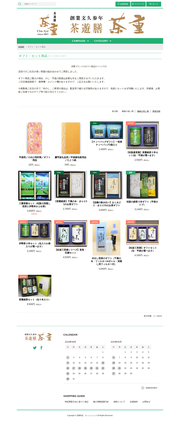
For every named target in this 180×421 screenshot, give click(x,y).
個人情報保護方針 (101, 402)
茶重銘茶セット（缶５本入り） (34, 299)
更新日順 (156, 111)
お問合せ (146, 402)
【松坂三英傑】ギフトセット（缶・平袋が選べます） (142, 249)
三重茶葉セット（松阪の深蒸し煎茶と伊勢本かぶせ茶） (34, 205)
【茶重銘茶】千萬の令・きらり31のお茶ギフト (70, 202)
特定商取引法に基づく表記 (76, 402)
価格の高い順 (143, 111)
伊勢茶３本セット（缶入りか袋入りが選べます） (34, 245)
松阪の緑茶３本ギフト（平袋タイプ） (142, 203)
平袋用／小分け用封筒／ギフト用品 (34, 158)
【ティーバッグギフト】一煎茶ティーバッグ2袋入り (106, 143)
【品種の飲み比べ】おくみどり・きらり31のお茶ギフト (106, 204)
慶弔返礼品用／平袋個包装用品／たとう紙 (70, 158)
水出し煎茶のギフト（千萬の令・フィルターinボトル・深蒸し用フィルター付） (106, 261)
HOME (21, 47)
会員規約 (134, 402)
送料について (119, 402)
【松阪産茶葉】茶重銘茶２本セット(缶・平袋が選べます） (142, 154)
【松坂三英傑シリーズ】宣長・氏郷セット (70, 251)
